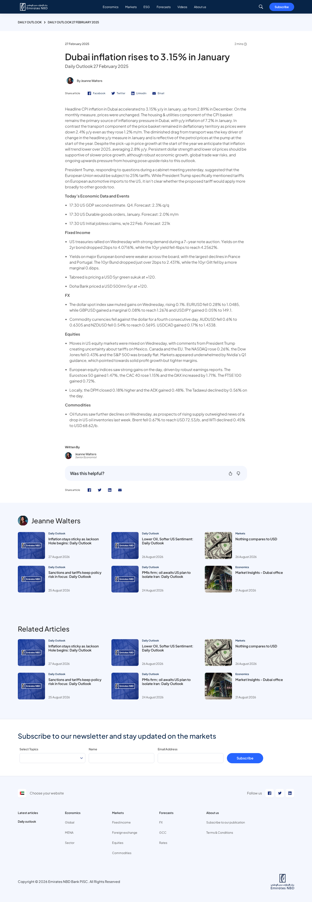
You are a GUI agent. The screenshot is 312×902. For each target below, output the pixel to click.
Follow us (254, 793)
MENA (69, 832)
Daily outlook (27, 821)
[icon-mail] (119, 490)
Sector (69, 843)
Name (93, 749)
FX (161, 822)
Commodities (121, 853)
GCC (162, 832)
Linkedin (141, 93)
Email (161, 93)
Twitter (121, 93)
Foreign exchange (124, 832)
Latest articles (28, 813)
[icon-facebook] (89, 490)
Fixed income (121, 822)
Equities (117, 843)
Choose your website (47, 793)
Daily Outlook (30, 22)
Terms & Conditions (219, 832)
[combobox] (52, 758)
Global (69, 822)
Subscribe (282, 7)
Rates (163, 843)
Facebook (99, 93)
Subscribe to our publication (225, 822)
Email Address (167, 749)
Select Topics (29, 749)
